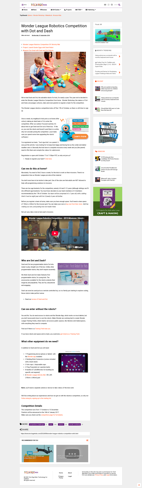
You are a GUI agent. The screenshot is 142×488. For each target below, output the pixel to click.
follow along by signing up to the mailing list (36, 398)
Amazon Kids (57, 15)
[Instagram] (108, 4)
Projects (69, 10)
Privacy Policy (61, 477)
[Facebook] (112, 4)
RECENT (100, 81)
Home (25, 10)
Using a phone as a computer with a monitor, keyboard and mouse (110, 99)
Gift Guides (56, 10)
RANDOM (101, 151)
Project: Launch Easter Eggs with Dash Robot (38, 47)
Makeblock (48, 15)
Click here (48, 159)
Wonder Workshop (38, 15)
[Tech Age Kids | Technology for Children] (39, 5)
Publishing (90, 10)
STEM (79, 10)
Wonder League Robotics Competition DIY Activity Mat (41, 44)
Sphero (30, 15)
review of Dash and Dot (39, 299)
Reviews (44, 10)
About (70, 473)
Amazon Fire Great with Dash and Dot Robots (38, 50)
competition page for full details (52, 415)
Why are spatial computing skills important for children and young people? (109, 88)
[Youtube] (105, 4)
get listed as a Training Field (69, 334)
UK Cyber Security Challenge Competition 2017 (33, 457)
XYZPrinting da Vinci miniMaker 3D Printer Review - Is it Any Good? (110, 158)
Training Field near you (42, 329)
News (35, 10)
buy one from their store (74, 204)
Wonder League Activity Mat (36, 375)
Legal (70, 476)
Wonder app (32, 356)
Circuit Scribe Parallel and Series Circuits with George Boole (109, 169)
